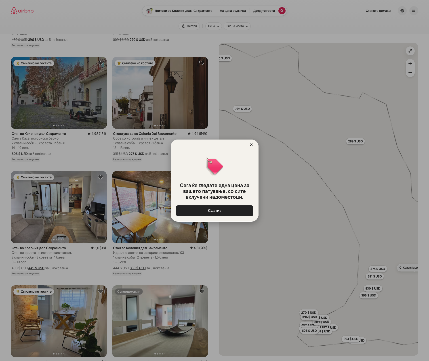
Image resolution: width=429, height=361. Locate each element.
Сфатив (214, 210)
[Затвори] (251, 144)
